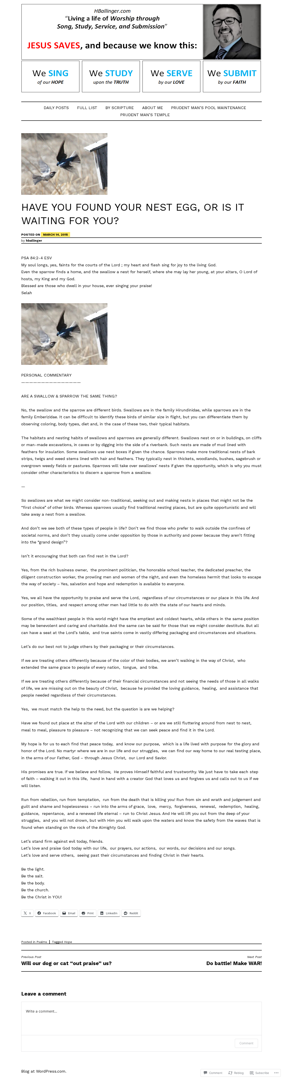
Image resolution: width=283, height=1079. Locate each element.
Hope (68, 942)
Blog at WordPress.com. (43, 1071)
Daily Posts (56, 107)
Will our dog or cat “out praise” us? (66, 960)
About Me (152, 107)
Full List (87, 107)
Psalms (41, 942)
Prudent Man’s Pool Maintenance (208, 107)
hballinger (34, 240)
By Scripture (119, 107)
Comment (246, 1043)
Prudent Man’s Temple (145, 114)
